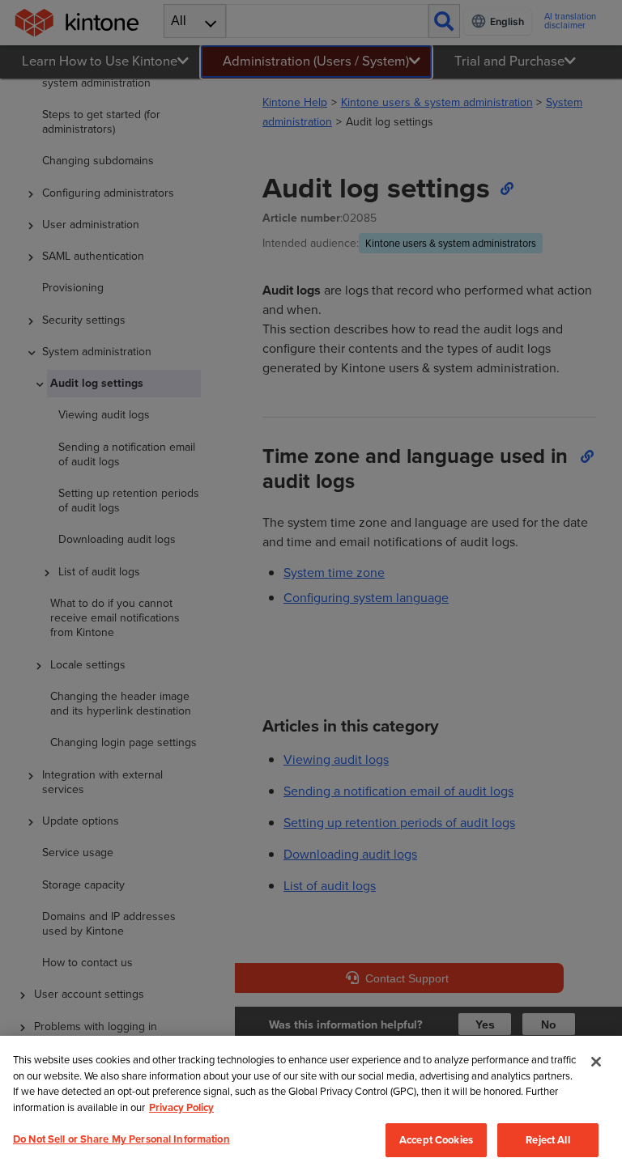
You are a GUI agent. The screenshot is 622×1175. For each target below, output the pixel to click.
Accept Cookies (436, 1139)
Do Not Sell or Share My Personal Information (121, 1139)
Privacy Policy (181, 1107)
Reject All (547, 1139)
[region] (311, 1105)
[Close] (596, 1062)
